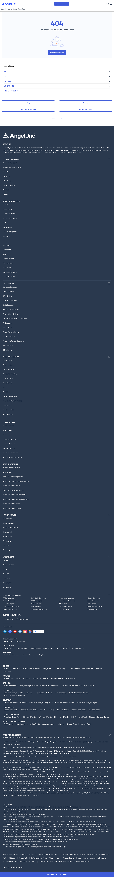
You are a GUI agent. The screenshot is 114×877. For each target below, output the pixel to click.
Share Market (7, 383)
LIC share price (92, 609)
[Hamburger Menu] (111, 4)
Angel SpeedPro (35, 648)
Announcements (8, 523)
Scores (65, 854)
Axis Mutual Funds (45, 717)
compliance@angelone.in (35, 834)
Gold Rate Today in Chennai (56, 693)
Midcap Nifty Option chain (50, 686)
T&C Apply (12, 858)
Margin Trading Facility (51, 648)
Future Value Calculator (11, 314)
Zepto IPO (6, 578)
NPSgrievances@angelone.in (12, 836)
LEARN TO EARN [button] (9, 422)
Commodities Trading (10, 396)
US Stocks (9, 86)
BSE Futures (70, 678)
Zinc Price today (46, 710)
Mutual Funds (7, 209)
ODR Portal (44, 861)
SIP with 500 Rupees (10, 218)
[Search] (108, 4)
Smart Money (7, 430)
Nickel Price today (61, 710)
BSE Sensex (75, 669)
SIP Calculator (8, 296)
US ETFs (8, 81)
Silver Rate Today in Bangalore (40, 703)
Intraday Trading (8, 378)
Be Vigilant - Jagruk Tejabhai (12, 457)
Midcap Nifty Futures (41, 678)
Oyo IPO (5, 569)
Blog (28, 103)
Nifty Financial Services (32, 669)
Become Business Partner (11, 468)
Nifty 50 (7, 669)
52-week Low (7, 536)
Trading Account (8, 369)
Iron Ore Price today (78, 710)
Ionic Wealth (20, 641)
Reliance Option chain (70, 686)
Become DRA (7, 472)
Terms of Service (56, 846)
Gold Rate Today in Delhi (35, 693)
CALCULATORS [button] (8, 283)
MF (5, 71)
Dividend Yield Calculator (11, 309)
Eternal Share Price (65, 606)
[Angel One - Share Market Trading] (9, 4)
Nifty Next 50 (48, 669)
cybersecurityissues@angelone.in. (66, 839)
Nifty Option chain (10, 686)
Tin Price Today (94, 710)
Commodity (7, 250)
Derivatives (6, 392)
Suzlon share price (9, 601)
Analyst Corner (8, 414)
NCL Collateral (8, 861)
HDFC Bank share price (38, 598)
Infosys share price (93, 601)
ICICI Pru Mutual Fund (79, 717)
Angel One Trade (21, 648)
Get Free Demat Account (57, 874)
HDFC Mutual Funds (61, 717)
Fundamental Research (10, 439)
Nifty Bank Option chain (29, 686)
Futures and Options (10, 232)
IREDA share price (9, 604)
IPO (5, 76)
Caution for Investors (82, 861)
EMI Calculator (7, 350)
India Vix (99, 669)
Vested (31, 655)
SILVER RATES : (8, 700)
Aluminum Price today (29, 710)
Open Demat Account (61, 4)
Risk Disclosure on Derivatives (61, 861)
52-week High (7, 532)
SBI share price (36, 606)
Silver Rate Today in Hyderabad (15, 703)
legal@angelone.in (61, 841)
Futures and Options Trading (12, 401)
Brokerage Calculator (10, 287)
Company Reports (9, 448)
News (4, 435)
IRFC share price (8, 598)
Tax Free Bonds (8, 263)
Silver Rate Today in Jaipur (87, 703)
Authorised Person (9, 410)
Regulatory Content (27, 854)
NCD (4, 254)
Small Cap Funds (33, 724)
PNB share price (64, 604)
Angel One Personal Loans (64, 858)
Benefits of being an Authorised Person (16, 481)
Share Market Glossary (10, 527)
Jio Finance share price (94, 606)
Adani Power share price (67, 601)
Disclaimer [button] (7, 804)
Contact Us (7, 176)
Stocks (5, 205)
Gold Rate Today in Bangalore (14, 695)
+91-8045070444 (39, 839)
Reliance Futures (57, 678)
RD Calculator (7, 327)
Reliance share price (93, 598)
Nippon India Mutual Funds (99, 717)
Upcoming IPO (7, 227)
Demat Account (8, 365)
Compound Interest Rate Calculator (15, 318)
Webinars (6, 190)
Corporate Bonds (8, 259)
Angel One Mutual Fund (12, 717)
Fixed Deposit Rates (77, 648)
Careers (5, 194)
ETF (4, 241)
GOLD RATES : (8, 690)
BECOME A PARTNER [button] (10, 464)
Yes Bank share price (9, 609)
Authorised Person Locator (12, 508)
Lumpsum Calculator (10, 300)
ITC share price (92, 604)
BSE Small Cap (87, 669)
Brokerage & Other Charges (12, 167)
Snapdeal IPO (7, 587)
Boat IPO (6, 574)
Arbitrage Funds (48, 724)
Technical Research (9, 444)
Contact (55, 118)
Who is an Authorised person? (13, 477)
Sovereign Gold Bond (10, 272)
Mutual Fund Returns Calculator (13, 341)
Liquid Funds (20, 724)
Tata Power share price (39, 609)
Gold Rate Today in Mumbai (14, 693)
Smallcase (15, 655)
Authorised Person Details (11, 503)
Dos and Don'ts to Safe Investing (48, 854)
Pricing (85, 103)
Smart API (64, 648)
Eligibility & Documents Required (13, 490)
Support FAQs (23, 619)
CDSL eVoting (20, 861)
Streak (24, 655)
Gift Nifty (7, 671)
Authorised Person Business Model (14, 494)
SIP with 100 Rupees (9, 214)
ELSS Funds (8, 724)
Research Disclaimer (10, 854)
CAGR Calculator (8, 305)
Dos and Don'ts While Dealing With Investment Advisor (90, 854)
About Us (6, 172)
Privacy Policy (43, 846)
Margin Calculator (9, 291)
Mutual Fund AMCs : (11, 714)
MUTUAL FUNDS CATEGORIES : (14, 721)
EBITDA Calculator (9, 336)
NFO (4, 223)
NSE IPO (5, 560)
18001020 (10, 619)
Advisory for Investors (98, 858)
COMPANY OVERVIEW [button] (11, 159)
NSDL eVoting (33, 861)
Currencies (6, 245)
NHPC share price (37, 601)
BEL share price (64, 609)
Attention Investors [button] (12, 735)
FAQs (5, 858)
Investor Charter (82, 858)
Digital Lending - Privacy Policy (42, 858)
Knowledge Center (85, 109)
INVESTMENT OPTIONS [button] (11, 201)
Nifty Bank (16, 669)
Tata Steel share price (66, 598)
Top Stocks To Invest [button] (12, 595)
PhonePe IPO (7, 583)
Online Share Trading (10, 374)
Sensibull (7, 655)
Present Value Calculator (11, 332)
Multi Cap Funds (85, 724)
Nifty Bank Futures (23, 678)
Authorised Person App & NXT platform (16, 499)
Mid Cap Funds (71, 724)
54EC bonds (7, 268)
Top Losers (6, 545)
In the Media (7, 181)
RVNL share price (36, 604)
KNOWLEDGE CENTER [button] (11, 357)
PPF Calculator (8, 345)
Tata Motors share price (11, 606)
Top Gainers (7, 541)
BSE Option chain (87, 686)
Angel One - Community (10, 453)
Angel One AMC (9, 641)
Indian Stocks (11, 91)
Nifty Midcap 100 (62, 669)
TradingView (41, 655)
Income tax (6, 405)
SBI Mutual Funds (29, 717)
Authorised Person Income (11, 486)
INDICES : (6, 666)
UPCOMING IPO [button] (8, 557)
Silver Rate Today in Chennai (64, 703)
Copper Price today (11, 710)
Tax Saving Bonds (9, 276)
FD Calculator (7, 323)
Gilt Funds (60, 724)
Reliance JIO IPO (8, 565)
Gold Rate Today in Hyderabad (79, 693)
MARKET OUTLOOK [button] (10, 515)
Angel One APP (9, 648)
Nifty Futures (9, 678)
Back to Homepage (57, 52)
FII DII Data (6, 550)
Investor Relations (9, 185)
